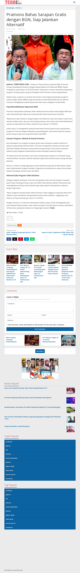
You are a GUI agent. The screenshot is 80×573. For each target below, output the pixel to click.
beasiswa (9, 479)
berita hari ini (10, 474)
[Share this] (8, 239)
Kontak (49, 570)
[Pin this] (20, 239)
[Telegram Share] (26, 239)
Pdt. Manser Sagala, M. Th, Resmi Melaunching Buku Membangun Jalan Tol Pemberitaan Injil (51, 342)
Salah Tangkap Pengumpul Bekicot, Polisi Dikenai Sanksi (21, 232)
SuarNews (30, 570)
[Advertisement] (40, 550)
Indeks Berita (57, 570)
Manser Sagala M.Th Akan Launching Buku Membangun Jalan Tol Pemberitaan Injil (39, 271)
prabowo (9, 442)
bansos (8, 454)
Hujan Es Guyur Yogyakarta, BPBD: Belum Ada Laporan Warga (58, 232)
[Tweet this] (14, 239)
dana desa (9, 470)
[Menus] (74, 2)
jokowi (8, 462)
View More (40, 351)
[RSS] (19, 225)
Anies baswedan (11, 458)
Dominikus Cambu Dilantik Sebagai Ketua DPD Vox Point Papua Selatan (53, 269)
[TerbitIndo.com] (13, 2)
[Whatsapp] (32, 239)
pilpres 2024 (10, 466)
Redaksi (43, 570)
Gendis (25, 570)
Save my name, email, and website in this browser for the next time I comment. (36, 325)
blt (7, 450)
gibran (8, 446)
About (37, 570)
